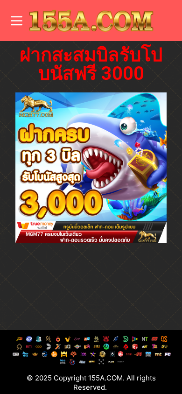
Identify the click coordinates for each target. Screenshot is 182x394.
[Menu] (16, 21)
